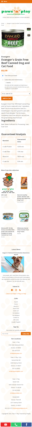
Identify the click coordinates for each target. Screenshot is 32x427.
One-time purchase (11, 75)
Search (16, 302)
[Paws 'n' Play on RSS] (20, 290)
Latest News (16, 249)
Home (2, 23)
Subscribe (25, 334)
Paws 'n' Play (15, 413)
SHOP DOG (16, 308)
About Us (16, 306)
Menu (5, 1)
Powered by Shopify (25, 413)
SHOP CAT (16, 311)
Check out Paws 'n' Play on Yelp (16, 294)
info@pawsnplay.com (16, 353)
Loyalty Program (16, 322)
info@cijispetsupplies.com (16, 371)
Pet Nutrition (16, 313)
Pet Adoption (16, 315)
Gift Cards (16, 320)
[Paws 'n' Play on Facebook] (12, 290)
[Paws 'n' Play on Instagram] (16, 290)
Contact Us (16, 317)
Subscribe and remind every (14, 80)
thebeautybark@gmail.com (20, 408)
